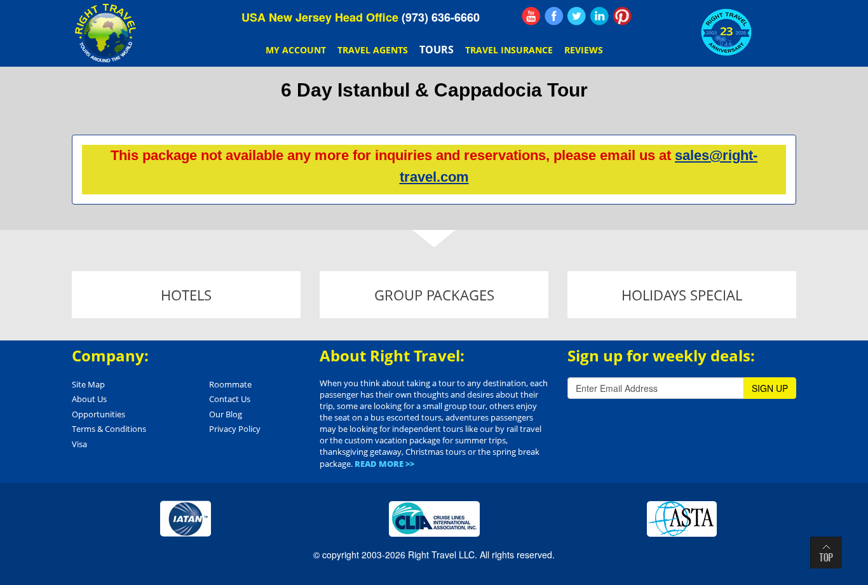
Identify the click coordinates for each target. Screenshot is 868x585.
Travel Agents (372, 50)
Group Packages (434, 294)
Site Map (88, 384)
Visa (79, 444)
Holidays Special (681, 294)
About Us (89, 399)
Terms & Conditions (109, 428)
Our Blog (225, 414)
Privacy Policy (235, 428)
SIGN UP (770, 388)
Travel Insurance (509, 50)
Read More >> (384, 463)
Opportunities (98, 414)
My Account (296, 50)
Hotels (186, 294)
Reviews (583, 50)
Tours (436, 50)
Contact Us (229, 399)
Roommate (230, 384)
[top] (826, 552)
